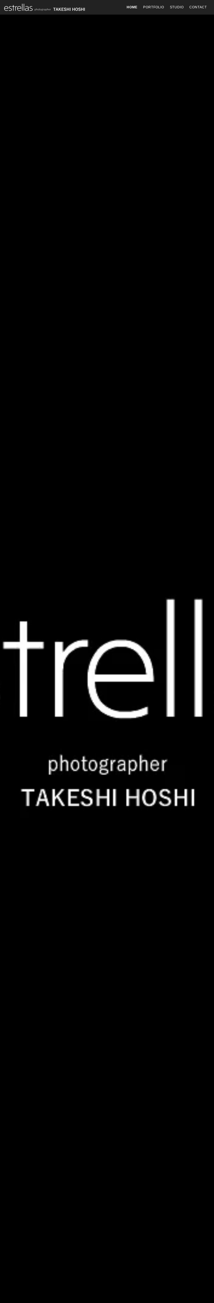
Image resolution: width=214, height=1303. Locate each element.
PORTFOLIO (153, 7)
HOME (132, 7)
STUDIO (177, 7)
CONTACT (198, 7)
